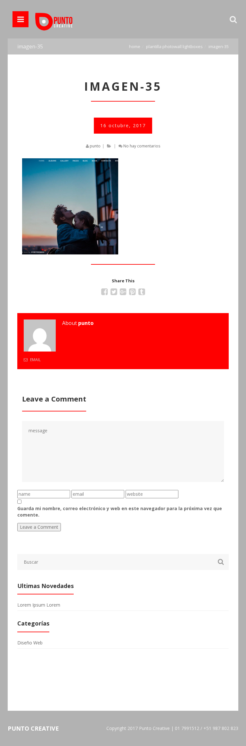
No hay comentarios (141, 146)
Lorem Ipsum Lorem (38, 605)
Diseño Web (30, 643)
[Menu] (20, 19)
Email (35, 359)
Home (134, 46)
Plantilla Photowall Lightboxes (174, 46)
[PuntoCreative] (54, 19)
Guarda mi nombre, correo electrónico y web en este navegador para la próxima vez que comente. (119, 511)
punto (95, 146)
